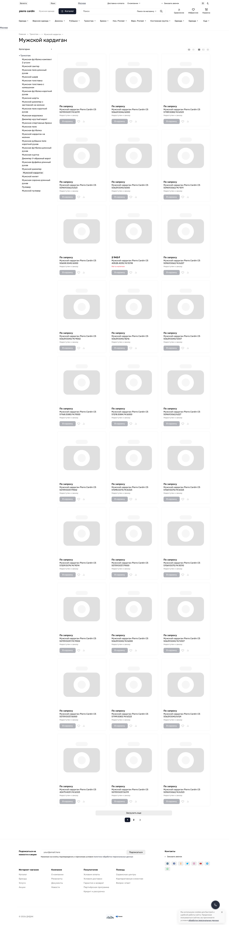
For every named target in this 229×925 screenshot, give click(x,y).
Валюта (23, 3)
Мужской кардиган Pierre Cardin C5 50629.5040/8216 (130, 337)
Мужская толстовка (32, 80)
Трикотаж (89, 21)
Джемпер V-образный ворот (36, 158)
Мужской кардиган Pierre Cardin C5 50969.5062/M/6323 (182, 790)
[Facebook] (174, 863)
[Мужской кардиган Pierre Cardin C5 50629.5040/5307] (185, 305)
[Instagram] (194, 863)
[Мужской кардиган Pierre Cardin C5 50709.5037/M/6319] (81, 78)
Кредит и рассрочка (94, 891)
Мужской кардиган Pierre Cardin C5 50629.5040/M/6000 (130, 639)
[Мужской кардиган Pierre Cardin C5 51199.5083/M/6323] (133, 682)
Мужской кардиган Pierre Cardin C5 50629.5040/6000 (130, 186)
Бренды (23, 878)
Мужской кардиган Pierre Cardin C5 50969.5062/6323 (78, 186)
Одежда (22, 21)
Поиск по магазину (145, 11)
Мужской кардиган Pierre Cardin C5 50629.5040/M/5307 (182, 639)
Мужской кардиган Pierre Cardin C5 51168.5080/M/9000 (78, 413)
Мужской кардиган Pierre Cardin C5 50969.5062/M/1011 (182, 186)
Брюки (103, 21)
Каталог (23, 874)
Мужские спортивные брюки (37, 123)
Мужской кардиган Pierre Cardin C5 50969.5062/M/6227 (182, 261)
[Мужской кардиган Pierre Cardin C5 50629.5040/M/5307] (185, 607)
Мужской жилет (30, 176)
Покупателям (91, 870)
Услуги (22, 883)
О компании (132, 3)
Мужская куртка (30, 154)
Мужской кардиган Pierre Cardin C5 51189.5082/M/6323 (182, 110)
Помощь (120, 870)
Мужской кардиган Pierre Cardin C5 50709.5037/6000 (78, 715)
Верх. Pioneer (137, 21)
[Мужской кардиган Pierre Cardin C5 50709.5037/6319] (133, 758)
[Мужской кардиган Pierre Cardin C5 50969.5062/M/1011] (185, 153)
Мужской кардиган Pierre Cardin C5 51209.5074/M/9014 (78, 564)
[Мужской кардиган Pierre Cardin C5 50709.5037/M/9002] (81, 607)
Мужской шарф (30, 77)
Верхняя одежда (40, 21)
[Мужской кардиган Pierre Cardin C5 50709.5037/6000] (81, 682)
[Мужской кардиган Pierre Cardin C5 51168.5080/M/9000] (81, 380)
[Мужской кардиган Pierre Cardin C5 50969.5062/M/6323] (185, 758)
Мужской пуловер (31, 190)
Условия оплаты (92, 874)
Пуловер (26, 187)
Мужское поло (29, 126)
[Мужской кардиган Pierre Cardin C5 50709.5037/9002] (81, 456)
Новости (55, 887)
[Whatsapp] (167, 869)
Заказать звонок (171, 3)
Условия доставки (93, 878)
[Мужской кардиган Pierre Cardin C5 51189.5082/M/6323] (185, 78)
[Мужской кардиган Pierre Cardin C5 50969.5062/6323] (81, 153)
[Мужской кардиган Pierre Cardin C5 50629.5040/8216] (133, 305)
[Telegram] (207, 863)
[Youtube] (200, 863)
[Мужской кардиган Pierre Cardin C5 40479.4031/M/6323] (81, 758)
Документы (57, 883)
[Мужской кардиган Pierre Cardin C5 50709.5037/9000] (133, 531)
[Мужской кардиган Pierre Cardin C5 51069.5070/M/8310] (185, 531)
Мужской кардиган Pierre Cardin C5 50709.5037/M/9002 (78, 639)
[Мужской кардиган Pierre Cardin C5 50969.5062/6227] (185, 380)
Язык (53, 3)
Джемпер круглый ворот (34, 119)
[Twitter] (187, 863)
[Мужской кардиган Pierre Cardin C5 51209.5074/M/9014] (81, 531)
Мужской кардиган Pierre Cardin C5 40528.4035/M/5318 (130, 261)
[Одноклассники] (181, 863)
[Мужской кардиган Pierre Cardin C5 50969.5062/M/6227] (185, 229)
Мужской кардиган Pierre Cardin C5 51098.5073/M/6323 (130, 488)
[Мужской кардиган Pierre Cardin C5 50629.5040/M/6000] (133, 607)
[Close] (222, 912)
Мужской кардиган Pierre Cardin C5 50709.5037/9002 (78, 488)
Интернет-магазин (29, 870)
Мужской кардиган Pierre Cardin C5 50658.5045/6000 (78, 261)
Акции (22, 887)
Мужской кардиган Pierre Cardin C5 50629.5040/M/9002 (78, 337)
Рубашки (73, 21)
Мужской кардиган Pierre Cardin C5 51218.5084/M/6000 (130, 413)
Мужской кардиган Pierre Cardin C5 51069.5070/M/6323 (182, 488)
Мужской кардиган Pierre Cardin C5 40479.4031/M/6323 (78, 790)
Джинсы (59, 21)
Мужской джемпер (31, 169)
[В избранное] (79, 121)
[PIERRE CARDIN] (27, 11)
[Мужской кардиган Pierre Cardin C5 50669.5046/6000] (133, 78)
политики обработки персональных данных (113, 857)
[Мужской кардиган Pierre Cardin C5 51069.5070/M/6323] (185, 456)
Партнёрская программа (96, 887)
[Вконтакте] (167, 863)
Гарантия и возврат (94, 883)
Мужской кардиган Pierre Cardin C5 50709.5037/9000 (130, 564)
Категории (24, 49)
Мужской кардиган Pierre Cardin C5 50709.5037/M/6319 (78, 110)
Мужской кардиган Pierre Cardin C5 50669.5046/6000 (130, 110)
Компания (56, 870)
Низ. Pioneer (119, 21)
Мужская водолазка (32, 115)
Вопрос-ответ (123, 883)
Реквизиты (56, 878)
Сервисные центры (126, 874)
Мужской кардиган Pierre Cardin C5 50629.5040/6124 (182, 715)
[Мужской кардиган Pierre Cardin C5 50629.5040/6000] (133, 153)
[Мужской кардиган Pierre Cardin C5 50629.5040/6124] (185, 682)
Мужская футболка (32, 130)
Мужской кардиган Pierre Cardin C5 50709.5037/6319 (130, 790)
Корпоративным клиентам (129, 878)
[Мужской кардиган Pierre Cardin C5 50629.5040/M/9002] (81, 305)
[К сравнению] (84, 121)
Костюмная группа (159, 21)
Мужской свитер (30, 66)
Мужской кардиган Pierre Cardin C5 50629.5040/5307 (182, 337)
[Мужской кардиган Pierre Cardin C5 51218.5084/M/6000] (133, 380)
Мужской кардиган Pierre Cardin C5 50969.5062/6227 (182, 413)
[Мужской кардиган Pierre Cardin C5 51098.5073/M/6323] (133, 456)
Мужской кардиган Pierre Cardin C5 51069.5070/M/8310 (182, 564)
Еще (205, 21)
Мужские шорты (30, 98)
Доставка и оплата (115, 3)
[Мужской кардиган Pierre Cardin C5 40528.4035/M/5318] (133, 229)
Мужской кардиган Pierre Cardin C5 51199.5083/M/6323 (130, 715)
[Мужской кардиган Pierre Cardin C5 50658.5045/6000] (81, 229)
